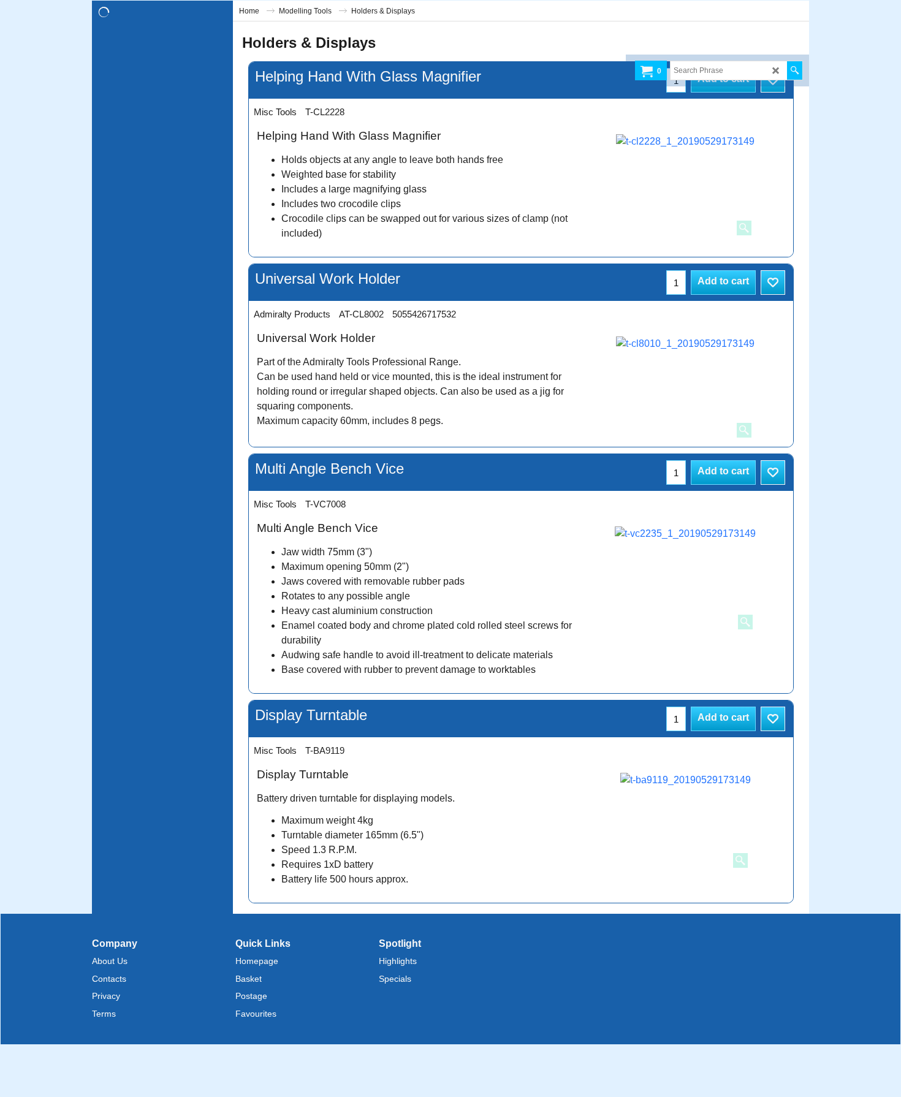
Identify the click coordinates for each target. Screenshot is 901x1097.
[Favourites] (773, 282)
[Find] (794, 70)
